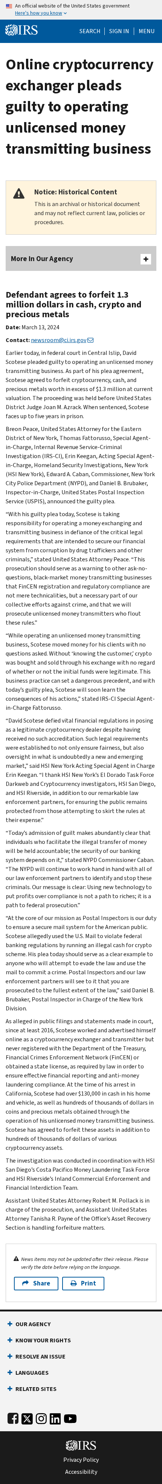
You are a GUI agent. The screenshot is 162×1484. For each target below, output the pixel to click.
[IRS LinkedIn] (55, 1417)
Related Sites (36, 1389)
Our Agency (32, 1324)
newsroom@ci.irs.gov (58, 340)
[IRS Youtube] (70, 1417)
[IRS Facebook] (13, 1417)
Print (88, 1283)
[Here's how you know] (81, 10)
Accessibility (81, 1472)
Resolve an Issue (40, 1356)
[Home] (21, 29)
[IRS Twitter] (27, 1417)
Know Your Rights (43, 1340)
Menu (146, 31)
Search (90, 31)
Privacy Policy (81, 1460)
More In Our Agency (42, 258)
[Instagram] (41, 1417)
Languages (32, 1373)
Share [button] (41, 1283)
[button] (119, 31)
